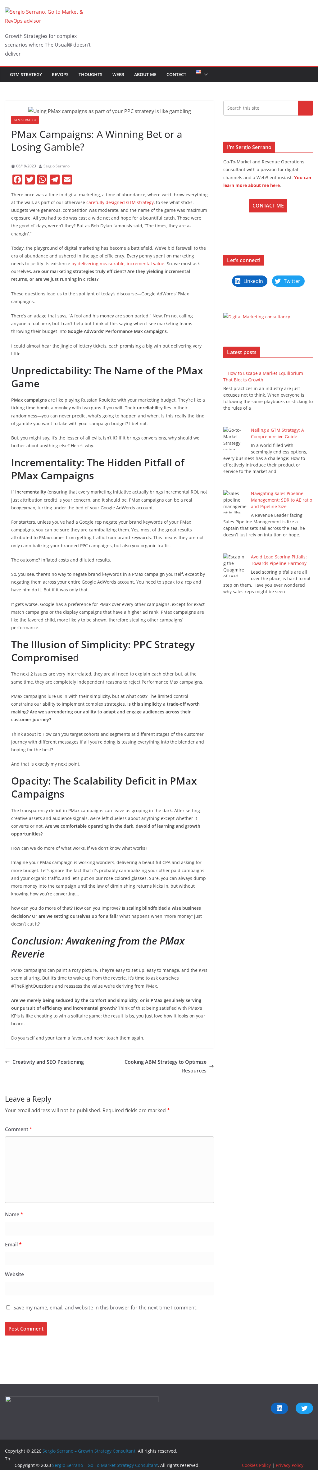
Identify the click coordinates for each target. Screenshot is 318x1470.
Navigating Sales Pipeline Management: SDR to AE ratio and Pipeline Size (281, 499)
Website (14, 1274)
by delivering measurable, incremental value (117, 263)
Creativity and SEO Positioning (48, 1061)
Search (305, 108)
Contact (176, 74)
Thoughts (90, 74)
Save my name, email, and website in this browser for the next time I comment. (105, 1307)
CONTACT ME (268, 205)
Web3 (118, 74)
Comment (18, 1129)
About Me (145, 74)
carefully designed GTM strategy (120, 202)
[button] (204, 74)
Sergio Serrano (56, 166)
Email (13, 1244)
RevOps (60, 74)
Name (14, 1214)
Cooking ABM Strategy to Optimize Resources (166, 1066)
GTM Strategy (26, 74)
